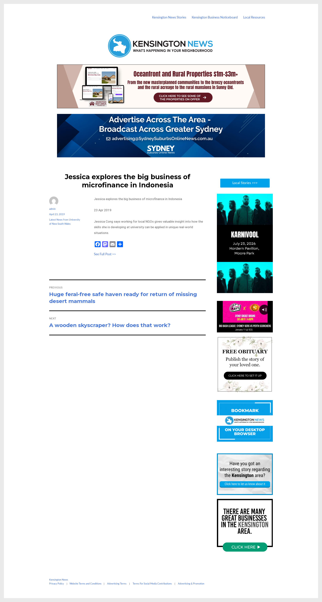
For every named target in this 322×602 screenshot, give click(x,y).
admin (52, 209)
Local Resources (254, 17)
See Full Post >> (105, 254)
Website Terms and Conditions (86, 584)
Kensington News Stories (169, 17)
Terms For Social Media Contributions (152, 584)
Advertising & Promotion (191, 584)
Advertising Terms (117, 584)
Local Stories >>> (245, 183)
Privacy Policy (56, 584)
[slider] (248, 290)
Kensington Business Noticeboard (215, 17)
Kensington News (58, 580)
